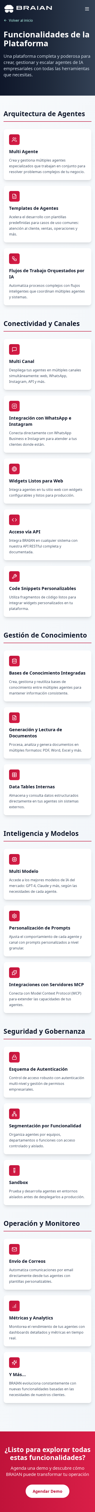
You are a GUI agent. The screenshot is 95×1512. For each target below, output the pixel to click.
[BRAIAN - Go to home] (28, 8)
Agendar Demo (47, 1491)
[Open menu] (87, 8)
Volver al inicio (21, 20)
